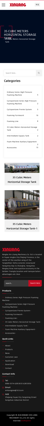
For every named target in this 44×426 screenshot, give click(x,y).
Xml (29, 421)
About (7, 345)
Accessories (12, 147)
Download (9, 364)
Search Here (35, 283)
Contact (8, 368)
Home (7, 36)
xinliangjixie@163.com (14, 390)
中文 (37, 4)
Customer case (11, 357)
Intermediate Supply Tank (18, 136)
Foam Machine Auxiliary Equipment (22, 142)
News (7, 353)
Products (9, 349)
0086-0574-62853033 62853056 (18, 383)
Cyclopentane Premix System (19, 109)
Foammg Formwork (15, 115)
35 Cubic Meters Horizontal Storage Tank (22, 322)
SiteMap (24, 421)
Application (10, 361)
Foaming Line (12, 121)
